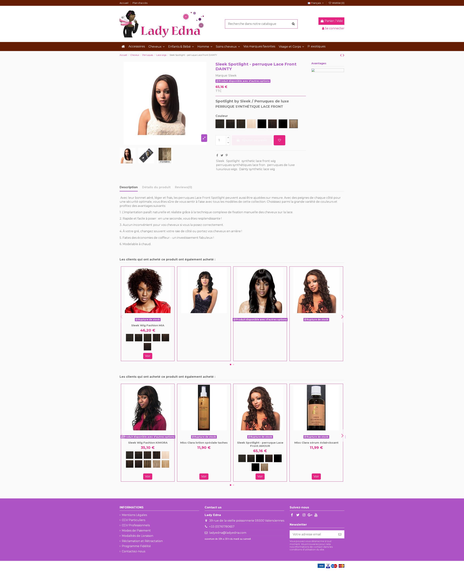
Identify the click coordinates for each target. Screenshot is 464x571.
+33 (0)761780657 (222, 526)
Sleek (232, 75)
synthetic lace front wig (259, 161)
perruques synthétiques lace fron (240, 165)
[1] (130, 338)
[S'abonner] (339, 534)
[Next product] (343, 55)
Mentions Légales (134, 515)
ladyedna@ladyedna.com (227, 532)
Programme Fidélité (136, 546)
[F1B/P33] (269, 458)
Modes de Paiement (136, 530)
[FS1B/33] (147, 347)
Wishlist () (338, 2)
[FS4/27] (147, 464)
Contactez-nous (133, 551)
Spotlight (233, 161)
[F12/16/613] (264, 467)
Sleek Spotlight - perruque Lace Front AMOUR (260, 444)
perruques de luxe (281, 165)
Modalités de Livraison (137, 536)
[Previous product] (341, 55)
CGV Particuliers (133, 520)
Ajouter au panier (255, 140)
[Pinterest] (227, 155)
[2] (147, 338)
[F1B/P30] (260, 458)
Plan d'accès (139, 2)
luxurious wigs (226, 169)
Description (129, 187)
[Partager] (217, 155)
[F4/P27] (255, 467)
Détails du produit (156, 187)
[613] (165, 455)
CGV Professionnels (136, 525)
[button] (156, 46)
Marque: (222, 75)
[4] (156, 338)
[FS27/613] (165, 464)
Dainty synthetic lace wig (257, 169)
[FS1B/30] (165, 338)
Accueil (124, 2)
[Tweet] (222, 155)
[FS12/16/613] (156, 464)
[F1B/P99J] (278, 458)
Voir (147, 356)
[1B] (138, 338)
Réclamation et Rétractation (142, 541)
